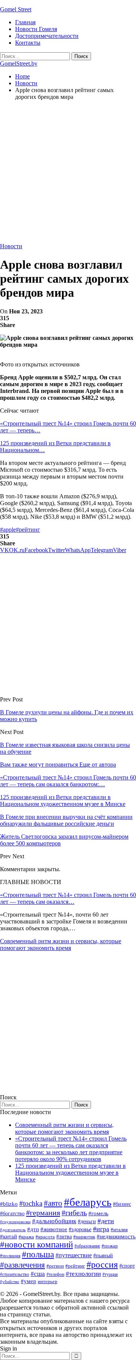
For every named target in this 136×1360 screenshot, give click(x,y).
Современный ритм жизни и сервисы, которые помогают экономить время (60, 944)
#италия (119, 1229)
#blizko (9, 1204)
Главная (25, 22)
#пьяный (103, 1255)
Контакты (27, 42)
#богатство (12, 1213)
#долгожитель (13, 1229)
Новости (11, 246)
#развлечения (22, 1264)
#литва (64, 1236)
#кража (26, 1236)
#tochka (30, 1203)
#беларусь (87, 1202)
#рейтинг (28, 529)
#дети (105, 1221)
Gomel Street (15, 9)
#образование (87, 1246)
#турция (110, 1274)
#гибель (74, 1213)
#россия (102, 1264)
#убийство (9, 1282)
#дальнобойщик (54, 1221)
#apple (8, 529)
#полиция (10, 1255)
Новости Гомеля (36, 29)
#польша (38, 1254)
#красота (45, 1236)
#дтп (33, 1229)
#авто (53, 1203)
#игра (101, 1229)
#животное (53, 1229)
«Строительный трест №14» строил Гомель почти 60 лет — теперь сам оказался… (68, 898)
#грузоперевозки (15, 1221)
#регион (55, 1266)
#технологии (83, 1273)
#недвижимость (116, 1236)
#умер (28, 1281)
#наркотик (84, 1236)
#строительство (14, 1274)
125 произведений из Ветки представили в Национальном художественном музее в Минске (70, 1173)
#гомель (98, 1213)
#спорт (127, 1266)
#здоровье (80, 1229)
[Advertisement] (68, 174)
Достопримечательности (47, 36)
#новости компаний (36, 1244)
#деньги (87, 1221)
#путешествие (74, 1255)
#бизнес (122, 1204)
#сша (38, 1273)
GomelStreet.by (18, 63)
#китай (8, 1236)
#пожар (110, 1246)
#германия (43, 1212)
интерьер (47, 1281)
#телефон (55, 1274)
